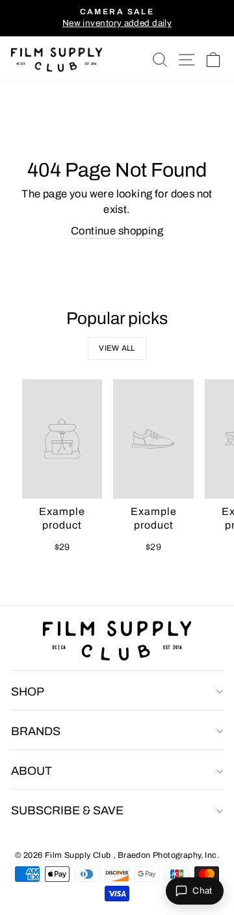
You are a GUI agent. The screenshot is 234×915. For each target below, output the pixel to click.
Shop (27, 691)
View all (117, 348)
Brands (35, 731)
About (31, 770)
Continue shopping (117, 230)
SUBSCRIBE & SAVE (67, 810)
